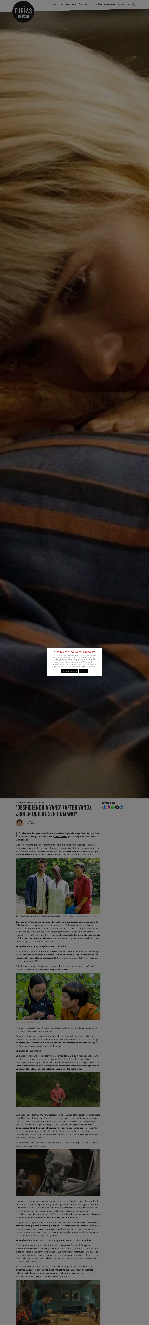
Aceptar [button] (84, 671)
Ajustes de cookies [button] (70, 671)
